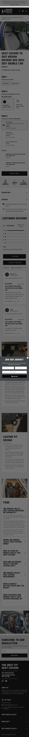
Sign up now (14, 376)
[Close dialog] (27, 357)
